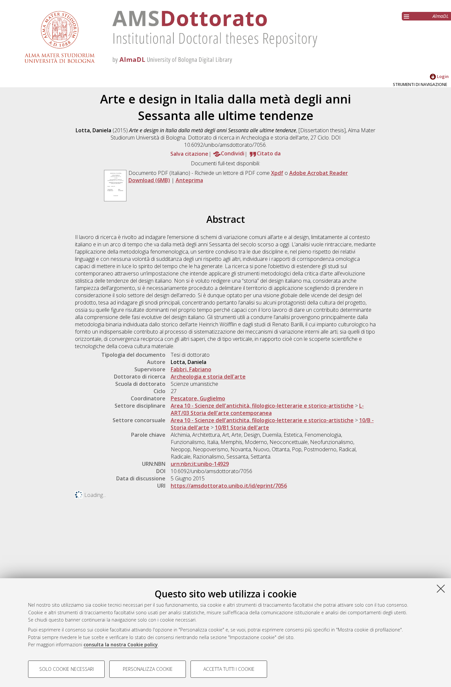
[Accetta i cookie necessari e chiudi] (440, 588)
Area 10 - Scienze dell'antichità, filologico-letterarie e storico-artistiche (262, 405)
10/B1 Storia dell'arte (242, 427)
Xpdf (277, 173)
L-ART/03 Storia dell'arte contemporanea (267, 409)
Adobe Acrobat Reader (318, 173)
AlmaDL (441, 16)
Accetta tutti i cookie (229, 669)
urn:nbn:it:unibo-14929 (200, 463)
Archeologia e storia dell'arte (208, 376)
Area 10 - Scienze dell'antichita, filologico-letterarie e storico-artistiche (262, 420)
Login (442, 76)
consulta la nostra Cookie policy (121, 644)
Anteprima (189, 180)
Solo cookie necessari (66, 669)
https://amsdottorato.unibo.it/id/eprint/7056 (229, 485)
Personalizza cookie (148, 669)
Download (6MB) (149, 180)
